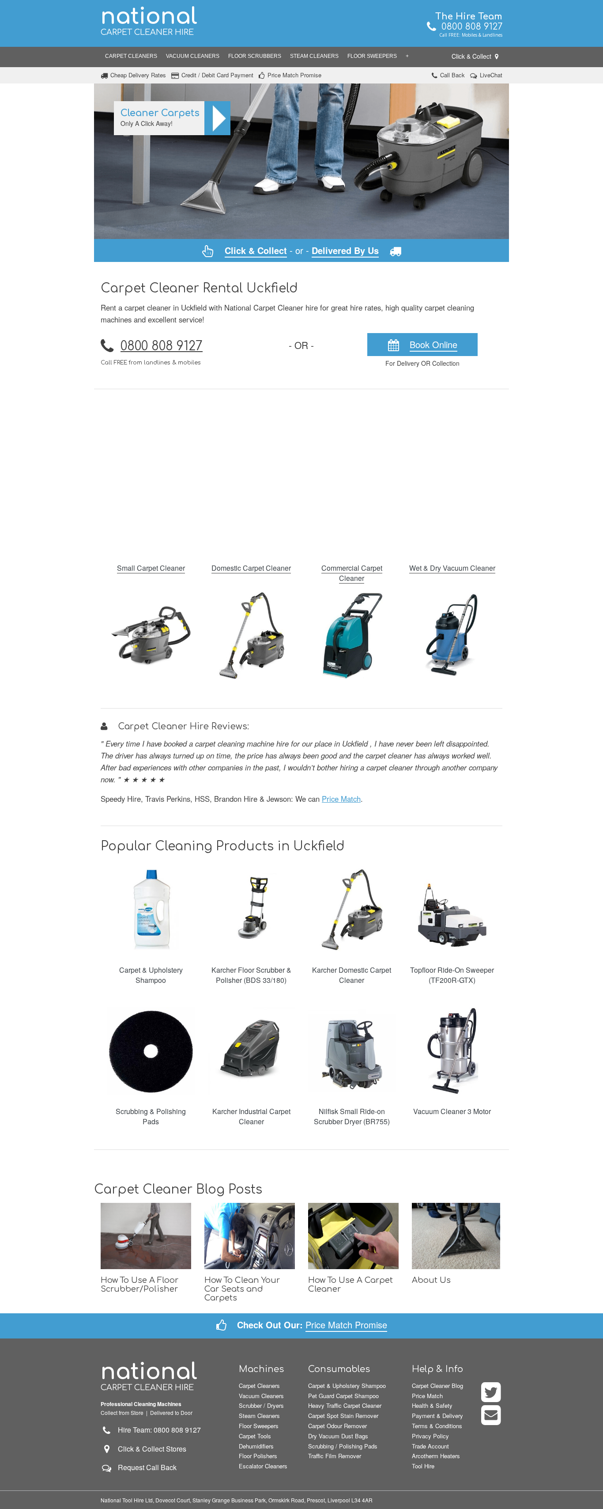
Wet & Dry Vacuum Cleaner (452, 568)
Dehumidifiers (256, 1446)
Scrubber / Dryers (261, 1405)
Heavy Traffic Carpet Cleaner (344, 1405)
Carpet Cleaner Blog (437, 1385)
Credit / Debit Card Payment (217, 75)
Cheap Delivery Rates (138, 75)
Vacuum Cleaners (192, 56)
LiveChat (491, 75)
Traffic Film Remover (334, 1456)
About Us (431, 1280)
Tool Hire (423, 1466)
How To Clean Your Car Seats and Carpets (242, 1289)
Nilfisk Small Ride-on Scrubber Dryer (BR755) (352, 1116)
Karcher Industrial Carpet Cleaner (251, 1116)
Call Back (452, 75)
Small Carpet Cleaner (151, 568)
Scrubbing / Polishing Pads (342, 1446)
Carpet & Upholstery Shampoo (151, 975)
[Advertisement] (301, 470)
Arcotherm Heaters (436, 1456)
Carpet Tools (255, 1436)
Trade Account (430, 1446)
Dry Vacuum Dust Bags (338, 1436)
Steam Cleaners (314, 56)
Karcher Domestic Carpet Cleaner (351, 975)
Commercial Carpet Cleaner (351, 573)
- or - (302, 250)
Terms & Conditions (437, 1426)
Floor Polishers (258, 1456)
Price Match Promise (294, 75)
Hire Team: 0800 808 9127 (157, 1430)
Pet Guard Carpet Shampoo (343, 1395)
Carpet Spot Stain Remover (343, 1415)
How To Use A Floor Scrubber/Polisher (139, 1284)
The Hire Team (468, 16)
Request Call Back (147, 1467)
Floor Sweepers (372, 56)
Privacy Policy (430, 1436)
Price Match (341, 798)
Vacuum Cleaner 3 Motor (452, 1111)
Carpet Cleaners (131, 56)
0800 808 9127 (469, 27)
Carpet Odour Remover (337, 1426)
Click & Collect (472, 56)
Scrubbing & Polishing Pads (151, 1116)
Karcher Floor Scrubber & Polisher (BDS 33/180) (251, 975)
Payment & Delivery (437, 1415)
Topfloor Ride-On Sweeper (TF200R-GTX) (452, 975)
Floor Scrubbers (254, 56)
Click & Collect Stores (152, 1449)
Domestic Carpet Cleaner (251, 568)
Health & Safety (432, 1405)
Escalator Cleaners (263, 1466)
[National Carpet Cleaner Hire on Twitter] (491, 1398)
